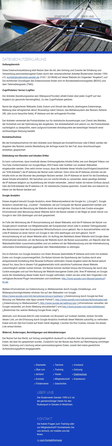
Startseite (61, 16)
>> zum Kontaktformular (49, 440)
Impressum (79, 379)
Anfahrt (62, 25)
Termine (59, 364)
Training (59, 369)
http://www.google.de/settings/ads (58, 303)
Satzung (78, 369)
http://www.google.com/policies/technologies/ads (81, 299)
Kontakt (87, 25)
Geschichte (60, 383)
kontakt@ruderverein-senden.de (23, 77)
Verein (58, 374)
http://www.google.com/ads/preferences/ (83, 306)
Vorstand (78, 364)
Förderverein (74, 33)
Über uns (87, 16)
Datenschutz (80, 374)
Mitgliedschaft (62, 379)
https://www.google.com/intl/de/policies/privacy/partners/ (32, 296)
